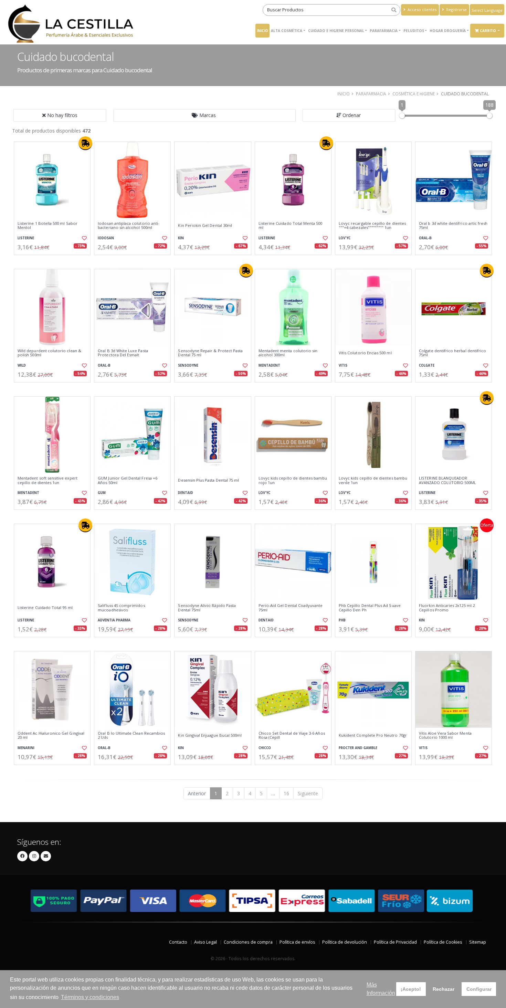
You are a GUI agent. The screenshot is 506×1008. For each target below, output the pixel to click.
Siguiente (308, 793)
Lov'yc (344, 238)
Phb (342, 620)
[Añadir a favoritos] (84, 238)
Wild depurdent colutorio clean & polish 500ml (49, 353)
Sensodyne (188, 365)
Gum (102, 493)
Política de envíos (297, 942)
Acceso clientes (421, 9)
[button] (204, 115)
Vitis (343, 365)
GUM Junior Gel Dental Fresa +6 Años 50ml (127, 480)
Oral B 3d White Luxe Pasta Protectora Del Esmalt (123, 353)
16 (286, 793)
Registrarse (456, 9)
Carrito (488, 30)
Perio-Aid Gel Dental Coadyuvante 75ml (291, 607)
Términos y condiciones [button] (90, 997)
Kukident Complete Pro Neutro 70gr (373, 735)
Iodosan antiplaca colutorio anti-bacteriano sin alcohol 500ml (128, 225)
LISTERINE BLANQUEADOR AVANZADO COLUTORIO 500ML (447, 480)
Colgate (426, 365)
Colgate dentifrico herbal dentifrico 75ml (452, 353)
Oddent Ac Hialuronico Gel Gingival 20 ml (51, 735)
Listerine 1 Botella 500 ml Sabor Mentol (47, 225)
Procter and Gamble (358, 748)
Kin (181, 238)
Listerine (26, 238)
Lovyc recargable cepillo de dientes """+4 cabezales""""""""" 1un (372, 225)
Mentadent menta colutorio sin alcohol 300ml (288, 353)
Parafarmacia (384, 30)
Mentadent (269, 365)
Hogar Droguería (448, 30)
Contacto (178, 942)
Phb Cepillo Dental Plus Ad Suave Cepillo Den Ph (370, 607)
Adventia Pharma (114, 620)
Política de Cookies (443, 942)
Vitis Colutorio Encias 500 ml (365, 353)
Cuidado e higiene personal (336, 30)
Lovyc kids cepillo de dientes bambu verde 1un (373, 480)
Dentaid (185, 493)
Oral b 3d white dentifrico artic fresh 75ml (453, 225)
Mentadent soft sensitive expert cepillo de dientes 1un (47, 480)
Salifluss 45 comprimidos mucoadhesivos (121, 607)
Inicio (262, 30)
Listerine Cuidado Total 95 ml (45, 608)
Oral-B (425, 238)
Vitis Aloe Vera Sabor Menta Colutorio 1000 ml (445, 735)
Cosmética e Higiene (413, 93)
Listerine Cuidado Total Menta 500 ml (291, 225)
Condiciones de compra (248, 942)
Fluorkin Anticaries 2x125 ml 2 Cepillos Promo (447, 607)
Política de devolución (344, 942)
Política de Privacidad (395, 942)
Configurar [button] (479, 989)
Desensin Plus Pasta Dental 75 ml (208, 480)
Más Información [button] (381, 989)
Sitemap (477, 942)
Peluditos (413, 30)
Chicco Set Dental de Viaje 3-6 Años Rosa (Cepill (292, 735)
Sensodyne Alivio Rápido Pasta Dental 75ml (207, 607)
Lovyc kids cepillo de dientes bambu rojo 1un (293, 480)
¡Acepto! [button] (411, 989)
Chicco (265, 748)
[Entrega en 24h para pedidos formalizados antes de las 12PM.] (85, 143)
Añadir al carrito (54, 260)
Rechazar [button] (443, 989)
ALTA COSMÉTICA (286, 30)
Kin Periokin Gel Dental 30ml (205, 225)
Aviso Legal (205, 942)
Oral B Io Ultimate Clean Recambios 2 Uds (131, 735)
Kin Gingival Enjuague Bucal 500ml (210, 735)
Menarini (26, 748)
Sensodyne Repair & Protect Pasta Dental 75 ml (210, 353)
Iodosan (106, 238)
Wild (22, 365)
